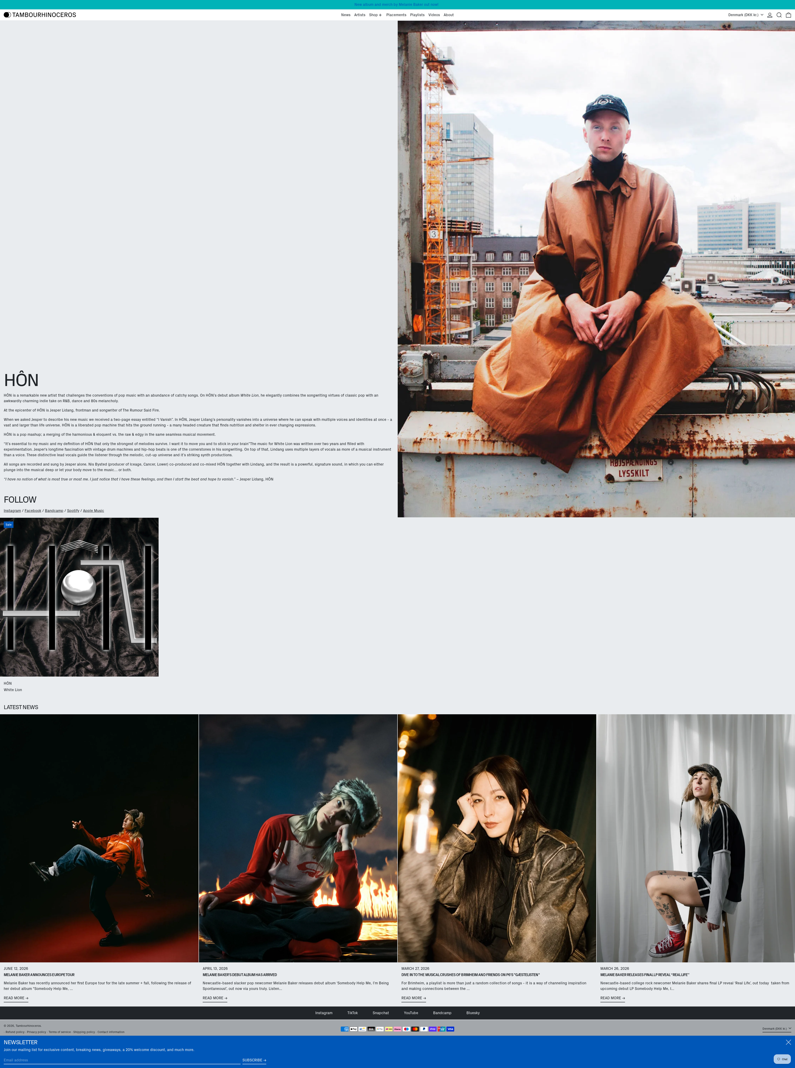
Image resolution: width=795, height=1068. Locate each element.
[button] (779, 15)
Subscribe (252, 1060)
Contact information (111, 1032)
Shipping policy (84, 1032)
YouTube (411, 1013)
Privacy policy (36, 1032)
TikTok (352, 1013)
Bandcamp (54, 510)
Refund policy (15, 1032)
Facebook (33, 510)
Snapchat (381, 1013)
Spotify (73, 510)
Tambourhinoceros (28, 1026)
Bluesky (473, 1013)
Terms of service (60, 1032)
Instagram (12, 510)
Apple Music (93, 510)
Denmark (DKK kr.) (744, 15)
